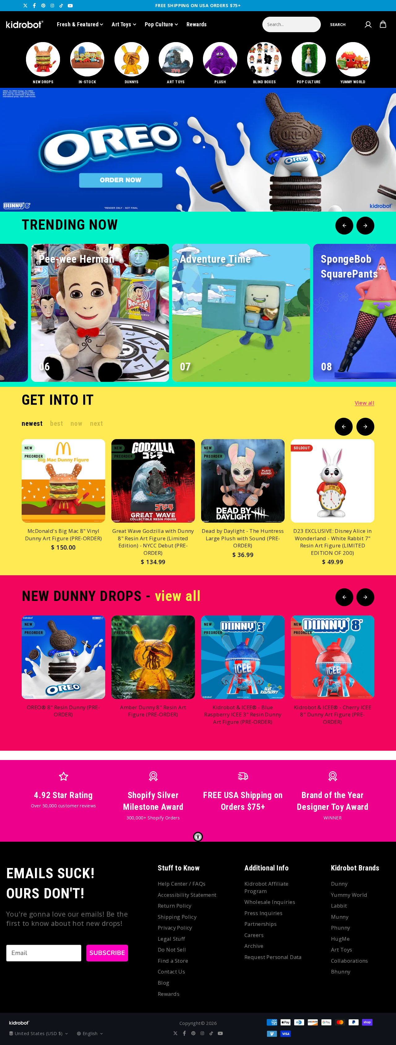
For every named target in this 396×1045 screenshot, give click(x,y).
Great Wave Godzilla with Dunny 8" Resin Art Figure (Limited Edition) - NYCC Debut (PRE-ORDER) (153, 541)
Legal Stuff (171, 938)
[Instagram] (52, 5)
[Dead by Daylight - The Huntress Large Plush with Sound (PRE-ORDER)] (243, 481)
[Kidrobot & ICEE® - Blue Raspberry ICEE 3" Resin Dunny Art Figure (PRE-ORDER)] (243, 657)
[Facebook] (34, 5)
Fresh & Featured (77, 24)
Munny (339, 916)
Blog (164, 982)
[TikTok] (61, 5)
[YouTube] (70, 5)
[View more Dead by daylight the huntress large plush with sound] (198, 150)
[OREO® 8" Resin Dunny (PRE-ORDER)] (63, 657)
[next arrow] (375, 191)
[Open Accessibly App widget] (198, 837)
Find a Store (173, 960)
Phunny (340, 927)
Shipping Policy (177, 916)
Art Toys (121, 24)
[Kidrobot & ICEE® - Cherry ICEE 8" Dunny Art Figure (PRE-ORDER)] (332, 657)
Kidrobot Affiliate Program (266, 887)
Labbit (339, 905)
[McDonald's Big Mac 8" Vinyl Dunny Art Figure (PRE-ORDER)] (63, 481)
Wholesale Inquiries (269, 901)
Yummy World (349, 894)
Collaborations (349, 960)
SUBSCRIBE (107, 953)
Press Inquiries (263, 913)
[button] (338, 24)
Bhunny (341, 971)
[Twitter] (25, 5)
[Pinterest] (43, 5)
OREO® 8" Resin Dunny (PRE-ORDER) (63, 711)
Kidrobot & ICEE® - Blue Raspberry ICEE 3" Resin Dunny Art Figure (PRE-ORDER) (242, 714)
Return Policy (174, 905)
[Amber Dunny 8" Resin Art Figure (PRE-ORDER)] (153, 657)
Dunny (339, 883)
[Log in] (368, 24)
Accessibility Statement (187, 894)
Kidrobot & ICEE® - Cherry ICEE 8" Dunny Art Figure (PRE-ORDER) (333, 714)
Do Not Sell (172, 949)
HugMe (340, 938)
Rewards (197, 24)
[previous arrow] (355, 191)
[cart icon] (383, 24)
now (76, 423)
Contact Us (171, 971)
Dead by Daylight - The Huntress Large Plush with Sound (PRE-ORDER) (243, 538)
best (56, 423)
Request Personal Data (273, 957)
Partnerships (260, 923)
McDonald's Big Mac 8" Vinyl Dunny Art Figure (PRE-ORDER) (63, 534)
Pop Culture (159, 24)
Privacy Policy (175, 927)
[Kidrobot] (24, 24)
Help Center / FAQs (182, 883)
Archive (253, 945)
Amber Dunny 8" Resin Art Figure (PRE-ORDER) (153, 711)
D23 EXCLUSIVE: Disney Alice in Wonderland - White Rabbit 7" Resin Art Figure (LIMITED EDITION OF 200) (332, 541)
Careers (254, 935)
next (96, 423)
